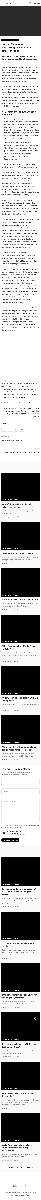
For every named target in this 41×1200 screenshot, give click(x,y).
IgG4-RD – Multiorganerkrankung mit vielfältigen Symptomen (19, 996)
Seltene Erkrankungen (10, 40)
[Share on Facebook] (3, 429)
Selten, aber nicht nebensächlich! (17, 553)
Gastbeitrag (5, 517)
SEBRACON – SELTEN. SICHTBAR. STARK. (20, 600)
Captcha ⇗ (21, 834)
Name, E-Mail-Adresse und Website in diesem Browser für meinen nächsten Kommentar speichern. (21, 826)
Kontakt (8, 1192)
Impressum (16, 1192)
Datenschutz (27, 1192)
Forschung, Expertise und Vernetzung (22, 452)
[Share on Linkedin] (22, 429)
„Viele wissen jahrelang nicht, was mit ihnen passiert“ (19, 699)
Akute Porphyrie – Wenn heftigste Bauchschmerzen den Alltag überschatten (17, 1148)
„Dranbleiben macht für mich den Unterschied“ (17, 1095)
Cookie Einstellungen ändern (20, 1195)
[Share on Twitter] (10, 429)
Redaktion (4, 563)
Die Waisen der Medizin (12, 440)
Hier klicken (14, 833)
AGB (34, 1192)
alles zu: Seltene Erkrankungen (19, 1167)
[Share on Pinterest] (16, 429)
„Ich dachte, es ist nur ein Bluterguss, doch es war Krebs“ (19, 1045)
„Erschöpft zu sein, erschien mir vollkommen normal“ (16, 506)
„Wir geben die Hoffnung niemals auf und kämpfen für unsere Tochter (19, 748)
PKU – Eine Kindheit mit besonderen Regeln (18, 945)
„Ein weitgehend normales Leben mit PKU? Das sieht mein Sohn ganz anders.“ (18, 892)
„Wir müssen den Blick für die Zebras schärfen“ (19, 647)
